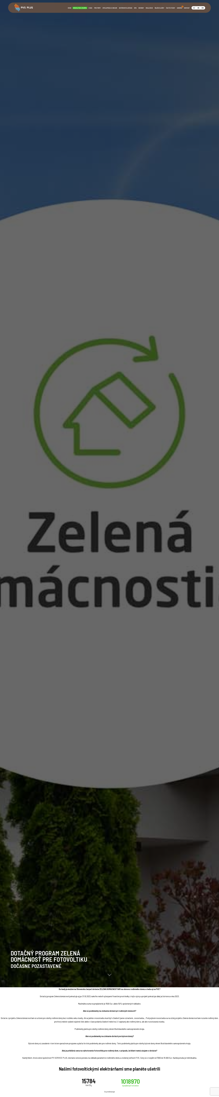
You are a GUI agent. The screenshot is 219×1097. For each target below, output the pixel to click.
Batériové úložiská (125, 8)
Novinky (141, 8)
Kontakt (187, 8)
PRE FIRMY (97, 8)
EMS (135, 8)
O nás (90, 8)
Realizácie (149, 8)
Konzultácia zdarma (80, 8)
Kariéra (180, 8)
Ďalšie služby (159, 8)
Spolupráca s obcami (110, 8)
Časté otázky (170, 8)
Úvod (69, 8)
